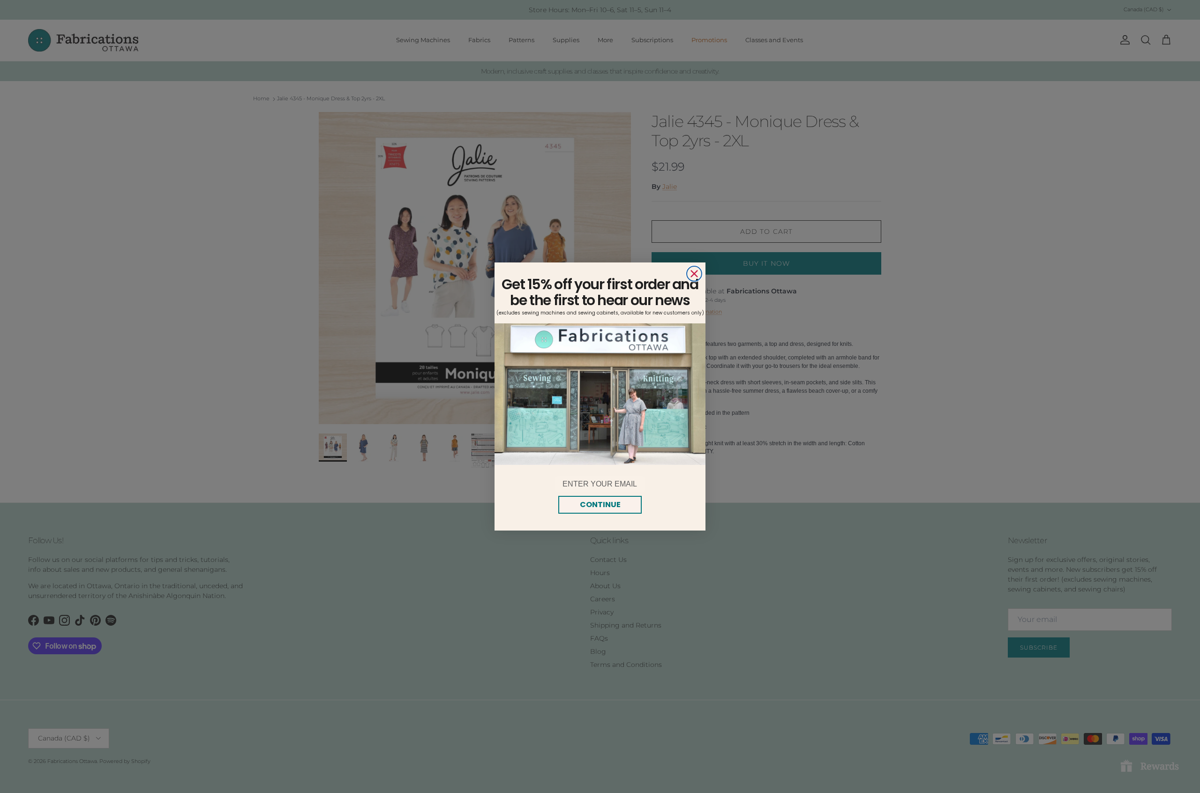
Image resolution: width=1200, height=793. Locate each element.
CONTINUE (600, 504)
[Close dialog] (694, 273)
